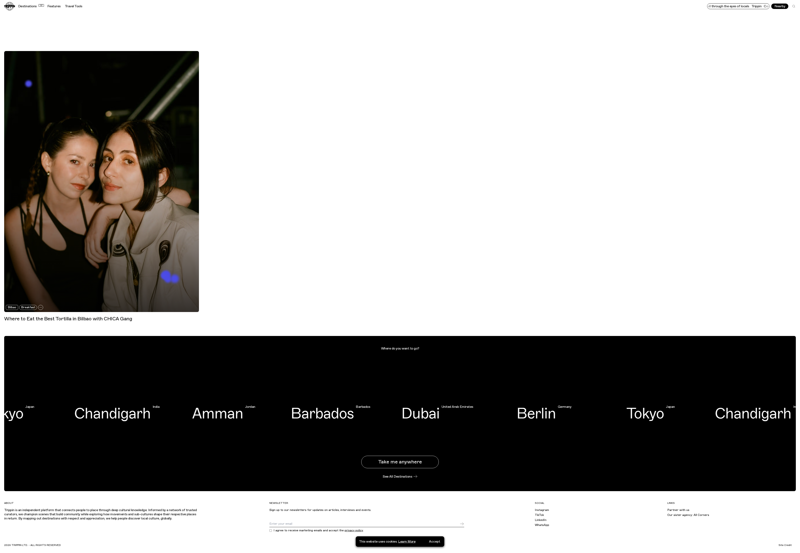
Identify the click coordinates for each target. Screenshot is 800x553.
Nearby (779, 6)
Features (54, 6)
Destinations (30, 6)
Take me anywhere (400, 462)
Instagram (542, 510)
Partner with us (678, 510)
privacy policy (354, 530)
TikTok (539, 515)
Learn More (406, 541)
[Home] (9, 6)
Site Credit (785, 545)
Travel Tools (73, 6)
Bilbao (12, 307)
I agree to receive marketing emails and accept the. (319, 530)
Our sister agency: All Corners (688, 515)
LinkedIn (540, 520)
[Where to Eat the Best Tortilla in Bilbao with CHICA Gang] (101, 181)
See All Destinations (397, 476)
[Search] (794, 6)
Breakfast (28, 307)
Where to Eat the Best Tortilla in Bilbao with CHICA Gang (68, 319)
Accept (434, 541)
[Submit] (462, 524)
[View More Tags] (40, 307)
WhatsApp (542, 525)
